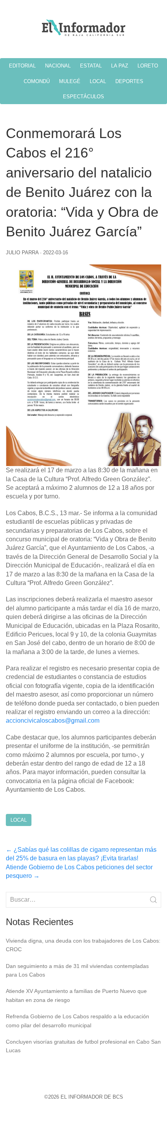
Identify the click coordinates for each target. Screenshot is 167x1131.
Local (18, 820)
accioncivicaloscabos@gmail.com (52, 720)
